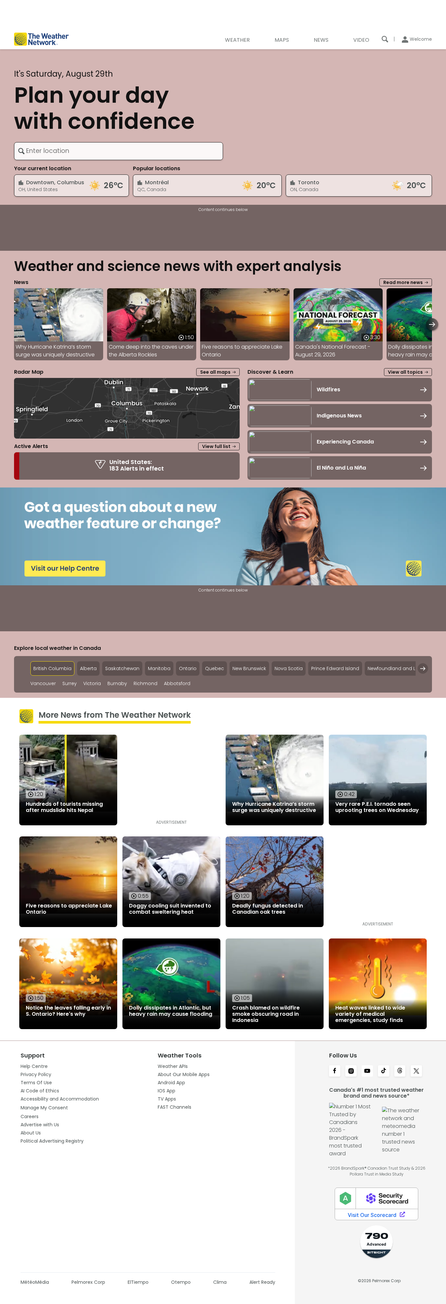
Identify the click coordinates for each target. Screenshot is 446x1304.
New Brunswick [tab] (249, 668)
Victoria (92, 684)
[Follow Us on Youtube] (367, 1071)
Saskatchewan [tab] (122, 668)
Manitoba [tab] (159, 668)
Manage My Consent (44, 1108)
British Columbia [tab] (52, 668)
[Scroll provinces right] (423, 668)
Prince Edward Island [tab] (335, 668)
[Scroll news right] (432, 324)
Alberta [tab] (88, 668)
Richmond (145, 684)
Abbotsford (177, 684)
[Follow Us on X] (416, 1071)
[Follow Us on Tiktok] (383, 1071)
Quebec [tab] (214, 668)
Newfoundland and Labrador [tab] (401, 668)
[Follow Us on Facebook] (335, 1071)
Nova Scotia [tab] (289, 668)
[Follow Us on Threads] (400, 1071)
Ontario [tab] (188, 668)
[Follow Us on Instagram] (351, 1071)
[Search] (385, 39)
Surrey (69, 684)
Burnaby (117, 684)
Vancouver (43, 684)
